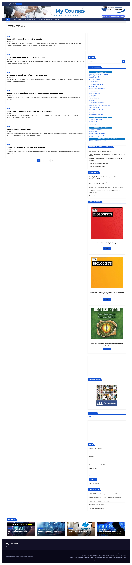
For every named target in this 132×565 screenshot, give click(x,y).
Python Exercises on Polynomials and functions (79, 557)
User (125, 560)
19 (49, 160)
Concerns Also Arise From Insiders (98, 196)
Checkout (98, 553)
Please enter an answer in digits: (97, 465)
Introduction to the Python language (98, 74)
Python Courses (17, 19)
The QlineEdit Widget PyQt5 (96, 508)
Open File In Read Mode (95, 119)
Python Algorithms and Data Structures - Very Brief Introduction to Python (107, 154)
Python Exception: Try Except (96, 113)
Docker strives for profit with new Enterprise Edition (26, 39)
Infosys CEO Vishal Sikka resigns (18, 129)
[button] (122, 19)
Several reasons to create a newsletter (99, 501)
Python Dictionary (94, 98)
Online (93, 416)
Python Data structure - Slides (97, 166)
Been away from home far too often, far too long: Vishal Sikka (29, 111)
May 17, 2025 (43, 533)
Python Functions (93, 86)
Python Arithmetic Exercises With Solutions (89, 555)
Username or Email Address (96, 448)
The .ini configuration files (96, 123)
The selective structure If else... (97, 88)
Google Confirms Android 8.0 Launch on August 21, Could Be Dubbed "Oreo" (35, 93)
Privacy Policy (118, 553)
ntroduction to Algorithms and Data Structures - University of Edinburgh (105, 159)
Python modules (93, 104)
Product (124, 553)
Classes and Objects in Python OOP (98, 109)
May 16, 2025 (73, 533)
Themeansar (30, 556)
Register (57, 19)
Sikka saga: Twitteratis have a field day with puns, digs (27, 75)
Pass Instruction (93, 91)
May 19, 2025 (12, 533)
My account (112, 553)
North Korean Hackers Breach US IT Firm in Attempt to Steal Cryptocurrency (111, 531)
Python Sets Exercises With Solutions (115, 560)
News (8, 36)
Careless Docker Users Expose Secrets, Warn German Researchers (106, 187)
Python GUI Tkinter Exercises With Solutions (99, 557)
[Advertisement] (107, 43)
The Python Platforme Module (97, 133)
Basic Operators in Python (96, 84)
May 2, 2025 (102, 533)
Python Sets (92, 100)
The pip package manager (96, 114)
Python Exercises (30, 19)
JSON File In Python (94, 125)
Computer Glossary (45, 19)
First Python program (94, 79)
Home (86, 553)
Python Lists (92, 95)
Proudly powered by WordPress (12, 556)
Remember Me (94, 476)
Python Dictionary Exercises (112, 555)
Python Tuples (93, 97)
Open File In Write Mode (95, 121)
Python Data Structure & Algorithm (98, 163)
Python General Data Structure (97, 102)
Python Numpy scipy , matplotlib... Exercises (98, 560)
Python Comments (94, 83)
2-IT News (10, 528)
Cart (94, 553)
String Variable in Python (95, 93)
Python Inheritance (94, 111)
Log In (92, 479)
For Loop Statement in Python (97, 90)
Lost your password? (94, 483)
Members (107, 553)
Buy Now (106, 248)
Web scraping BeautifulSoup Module (98, 135)
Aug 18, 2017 (11, 41)
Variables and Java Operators (97, 504)
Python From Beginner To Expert (97, 140)
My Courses (70, 11)
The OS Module (93, 131)
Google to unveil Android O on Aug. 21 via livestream (26, 147)
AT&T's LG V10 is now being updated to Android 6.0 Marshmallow (106, 494)
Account (90, 553)
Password (91, 456)
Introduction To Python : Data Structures (100, 151)
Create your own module (95, 129)
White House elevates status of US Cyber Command (26, 57)
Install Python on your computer (97, 76)
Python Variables (93, 81)
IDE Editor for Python (94, 77)
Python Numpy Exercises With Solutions (117, 557)
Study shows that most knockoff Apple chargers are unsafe (105, 497)
